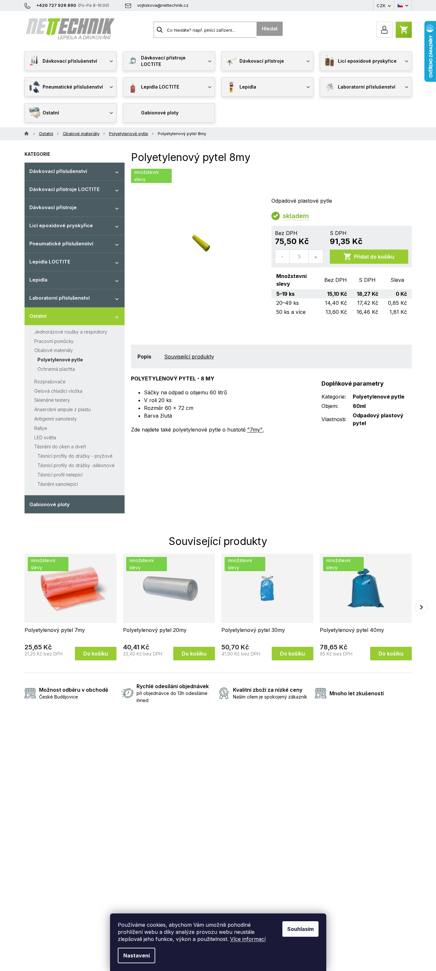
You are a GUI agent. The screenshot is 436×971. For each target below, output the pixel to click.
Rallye (40, 428)
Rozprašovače (50, 381)
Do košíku (95, 653)
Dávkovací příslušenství (58, 171)
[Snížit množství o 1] (282, 257)
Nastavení (136, 955)
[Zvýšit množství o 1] (316, 257)
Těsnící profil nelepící (60, 474)
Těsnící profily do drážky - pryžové (75, 456)
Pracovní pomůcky (54, 341)
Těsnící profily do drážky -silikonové (76, 465)
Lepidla (38, 280)
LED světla (45, 437)
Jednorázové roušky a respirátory (70, 332)
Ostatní (37, 316)
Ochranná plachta (56, 369)
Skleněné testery (52, 400)
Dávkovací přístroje (53, 207)
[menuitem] (71, 61)
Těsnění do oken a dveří (60, 446)
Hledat (270, 29)
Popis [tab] (144, 356)
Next (421, 607)
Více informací (248, 939)
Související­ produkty (189, 356)
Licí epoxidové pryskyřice (61, 225)
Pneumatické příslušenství (61, 243)
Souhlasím (300, 929)
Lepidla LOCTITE (49, 262)
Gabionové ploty (49, 504)
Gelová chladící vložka (58, 391)
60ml (359, 406)
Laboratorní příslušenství (59, 298)
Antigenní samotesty (55, 418)
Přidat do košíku (374, 256)
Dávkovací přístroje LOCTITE (64, 189)
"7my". (255, 429)
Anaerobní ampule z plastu (62, 409)
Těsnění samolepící (57, 484)
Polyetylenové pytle (60, 359)
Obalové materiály (53, 350)
